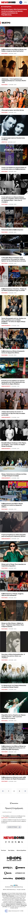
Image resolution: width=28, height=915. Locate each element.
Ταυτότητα (3, 850)
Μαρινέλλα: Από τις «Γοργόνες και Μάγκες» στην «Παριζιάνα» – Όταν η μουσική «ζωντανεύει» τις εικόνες (13, 716)
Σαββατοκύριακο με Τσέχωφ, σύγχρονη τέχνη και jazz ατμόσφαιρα (12, 594)
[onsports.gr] (20, 867)
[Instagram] (12, 842)
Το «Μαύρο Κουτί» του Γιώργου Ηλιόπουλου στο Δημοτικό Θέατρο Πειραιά (13, 686)
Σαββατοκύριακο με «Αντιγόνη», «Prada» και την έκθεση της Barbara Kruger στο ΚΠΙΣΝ (13, 289)
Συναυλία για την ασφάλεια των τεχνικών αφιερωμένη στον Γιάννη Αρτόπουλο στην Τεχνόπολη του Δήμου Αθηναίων (13, 382)
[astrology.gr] (20, 873)
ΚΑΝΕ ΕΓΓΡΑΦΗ (12, 827)
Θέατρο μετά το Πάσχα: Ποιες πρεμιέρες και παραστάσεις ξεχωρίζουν (13, 565)
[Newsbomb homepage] (8, 2)
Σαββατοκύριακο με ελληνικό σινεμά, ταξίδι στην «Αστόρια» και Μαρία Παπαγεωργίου (13, 778)
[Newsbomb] (14, 838)
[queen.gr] (8, 873)
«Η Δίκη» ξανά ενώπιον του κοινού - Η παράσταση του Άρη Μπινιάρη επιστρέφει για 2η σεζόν (13, 413)
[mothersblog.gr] (8, 878)
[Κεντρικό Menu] (25, 2)
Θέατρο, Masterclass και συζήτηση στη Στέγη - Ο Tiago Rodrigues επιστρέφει (13, 474)
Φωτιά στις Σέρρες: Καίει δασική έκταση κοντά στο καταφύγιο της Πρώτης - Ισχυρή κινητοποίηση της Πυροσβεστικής (14, 12)
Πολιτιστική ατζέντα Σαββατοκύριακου (12, 229)
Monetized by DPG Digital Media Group (14, 886)
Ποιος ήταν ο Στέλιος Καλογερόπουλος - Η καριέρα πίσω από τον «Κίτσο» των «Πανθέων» (13, 656)
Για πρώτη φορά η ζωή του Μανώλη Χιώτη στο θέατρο (13, 138)
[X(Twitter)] (15, 842)
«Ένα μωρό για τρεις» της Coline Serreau (12, 110)
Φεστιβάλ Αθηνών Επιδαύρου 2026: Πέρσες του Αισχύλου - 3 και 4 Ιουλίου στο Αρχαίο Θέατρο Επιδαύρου (13, 444)
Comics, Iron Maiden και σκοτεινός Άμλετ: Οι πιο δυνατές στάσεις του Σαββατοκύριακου (13, 168)
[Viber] (9, 842)
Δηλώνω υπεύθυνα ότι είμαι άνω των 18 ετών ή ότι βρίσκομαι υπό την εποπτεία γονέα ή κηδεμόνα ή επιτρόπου (13, 821)
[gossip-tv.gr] (8, 867)
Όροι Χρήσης (11, 850)
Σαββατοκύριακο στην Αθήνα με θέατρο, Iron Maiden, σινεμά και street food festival (14, 50)
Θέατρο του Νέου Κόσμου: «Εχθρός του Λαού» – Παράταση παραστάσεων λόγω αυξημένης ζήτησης (12, 624)
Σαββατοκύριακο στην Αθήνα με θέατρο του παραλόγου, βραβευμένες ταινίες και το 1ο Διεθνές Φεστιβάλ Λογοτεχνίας (13, 747)
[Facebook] (5, 842)
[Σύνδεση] (20, 2)
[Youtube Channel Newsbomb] (18, 842)
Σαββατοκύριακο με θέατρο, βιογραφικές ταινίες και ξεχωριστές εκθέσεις (12, 351)
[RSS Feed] (22, 842)
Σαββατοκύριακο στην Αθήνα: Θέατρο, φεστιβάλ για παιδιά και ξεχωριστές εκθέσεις (12, 505)
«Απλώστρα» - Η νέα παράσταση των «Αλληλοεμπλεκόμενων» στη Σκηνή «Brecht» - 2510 (13, 80)
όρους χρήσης (4, 817)
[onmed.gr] (20, 878)
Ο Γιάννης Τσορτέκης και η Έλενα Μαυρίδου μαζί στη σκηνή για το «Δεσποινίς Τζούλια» (13, 535)
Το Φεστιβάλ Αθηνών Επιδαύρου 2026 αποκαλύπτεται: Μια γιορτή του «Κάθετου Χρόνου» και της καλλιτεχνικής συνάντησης (13, 259)
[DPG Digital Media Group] (14, 858)
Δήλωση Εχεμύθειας (21, 850)
